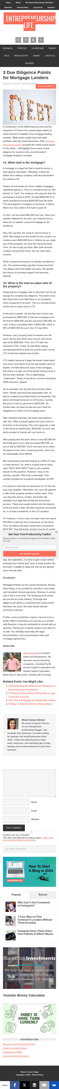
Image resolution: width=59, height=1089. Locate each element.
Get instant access (29, 553)
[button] (29, 534)
